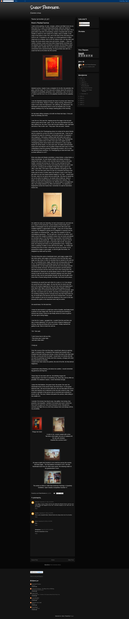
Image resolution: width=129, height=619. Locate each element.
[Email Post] (54, 493)
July (82, 80)
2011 (81, 78)
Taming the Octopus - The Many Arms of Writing (43, 588)
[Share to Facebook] (61, 493)
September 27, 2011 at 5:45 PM (46, 501)
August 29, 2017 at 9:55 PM (47, 529)
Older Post (71, 560)
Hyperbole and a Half (36, 602)
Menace (33, 603)
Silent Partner (44, 7)
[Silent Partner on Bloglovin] (36, 572)
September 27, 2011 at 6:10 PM (46, 513)
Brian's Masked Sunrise (86, 87)
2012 (81, 96)
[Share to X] (60, 493)
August (83, 82)
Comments (83, 25)
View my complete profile (89, 66)
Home (52, 560)
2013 (81, 98)
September (84, 84)
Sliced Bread (35, 607)
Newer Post (34, 560)
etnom (36, 521)
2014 (81, 100)
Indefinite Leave (35, 599)
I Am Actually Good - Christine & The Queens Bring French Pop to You (46, 594)
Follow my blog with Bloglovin (36, 576)
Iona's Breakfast (35, 598)
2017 (81, 104)
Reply (36, 508)
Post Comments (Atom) (55, 564)
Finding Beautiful (85, 85)
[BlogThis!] (58, 493)
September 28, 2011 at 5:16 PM (45, 521)
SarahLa (37, 513)
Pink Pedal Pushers (36, 584)
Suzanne (33, 585)
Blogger (72, 616)
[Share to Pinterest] (62, 493)
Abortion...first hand (36, 608)
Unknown (37, 501)
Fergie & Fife (35, 593)
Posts (81, 23)
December (84, 93)
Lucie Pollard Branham (90, 64)
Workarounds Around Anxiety (37, 590)
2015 (81, 102)
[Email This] (57, 493)
